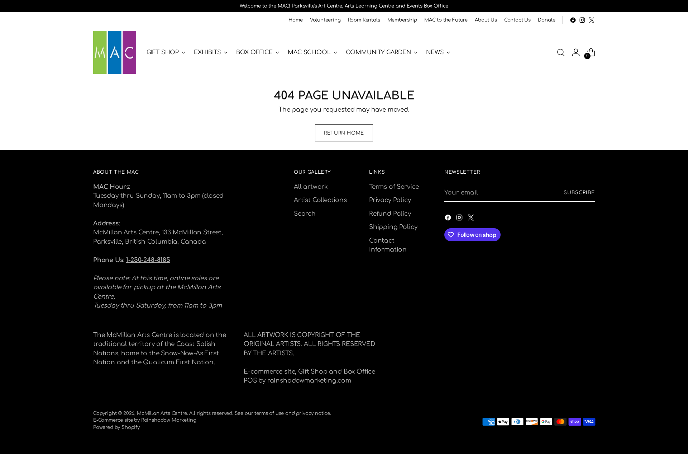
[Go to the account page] (576, 52)
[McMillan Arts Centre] (114, 52)
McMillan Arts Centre (162, 413)
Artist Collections (320, 200)
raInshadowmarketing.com (309, 380)
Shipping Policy (393, 227)
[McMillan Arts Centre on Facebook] (573, 20)
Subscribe (579, 192)
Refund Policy (390, 213)
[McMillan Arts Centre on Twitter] (591, 20)
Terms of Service (394, 186)
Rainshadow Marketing (168, 420)
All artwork (311, 186)
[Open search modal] (561, 52)
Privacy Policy (390, 200)
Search (305, 213)
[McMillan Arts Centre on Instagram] (582, 20)
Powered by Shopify (116, 427)
